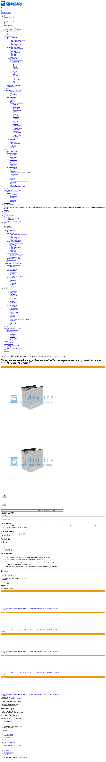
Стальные (15, 83)
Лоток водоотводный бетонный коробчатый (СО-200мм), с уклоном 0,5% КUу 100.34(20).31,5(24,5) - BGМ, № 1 (30, 651)
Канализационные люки (13, 91)
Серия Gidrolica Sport (15, 44)
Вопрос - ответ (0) (8, 550)
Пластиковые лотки (12, 38)
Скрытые (15, 114)
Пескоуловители (17, 128)
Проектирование (8, 217)
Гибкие (12, 175)
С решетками (13, 196)
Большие (15, 111)
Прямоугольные (17, 135)
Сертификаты (10, 219)
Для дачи (12, 155)
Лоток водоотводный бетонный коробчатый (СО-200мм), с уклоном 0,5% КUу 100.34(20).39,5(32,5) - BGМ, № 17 (31, 629)
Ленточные (13, 185)
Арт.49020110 (4, 575)
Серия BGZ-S (13, 54)
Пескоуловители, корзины (14, 85)
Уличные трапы (11, 139)
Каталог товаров (8, 226)
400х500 (15, 65)
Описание (6, 547)
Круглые (15, 108)
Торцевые (15, 104)
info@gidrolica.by (8, 25)
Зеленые (12, 165)
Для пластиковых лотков (16, 60)
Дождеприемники (11, 97)
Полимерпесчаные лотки (13, 47)
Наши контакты (8, 753)
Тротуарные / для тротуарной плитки (20, 172)
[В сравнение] (0, 1)
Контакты (6, 224)
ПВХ (14, 122)
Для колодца (16, 107)
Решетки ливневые (12, 58)
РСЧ (14, 78)
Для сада (12, 179)
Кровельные (16, 126)
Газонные (12, 176)
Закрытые (15, 124)
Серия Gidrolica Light (15, 41)
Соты (11, 161)
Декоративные (17, 125)
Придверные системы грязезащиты (13, 745)
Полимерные (13, 96)
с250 (14, 74)
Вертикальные (17, 132)
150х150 (12, 148)
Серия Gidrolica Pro (15, 43)
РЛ (14, 81)
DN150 (15, 76)
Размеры (15, 112)
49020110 (3, 574)
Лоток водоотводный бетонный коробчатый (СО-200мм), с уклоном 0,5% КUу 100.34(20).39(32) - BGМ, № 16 (30, 673)
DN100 (15, 82)
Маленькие (16, 129)
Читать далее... (23, 527)
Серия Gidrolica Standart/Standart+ (18, 40)
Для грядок (13, 182)
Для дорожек (13, 157)
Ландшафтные (14, 171)
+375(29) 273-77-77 (6, 9)
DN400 (15, 67)
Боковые (15, 131)
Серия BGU (13, 51)
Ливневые (15, 138)
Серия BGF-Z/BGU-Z (15, 53)
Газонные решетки (12, 153)
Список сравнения (9, 752)
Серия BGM (13, 57)
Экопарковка (13, 164)
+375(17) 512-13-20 (6, 13)
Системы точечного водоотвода (12, 743)
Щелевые (15, 118)
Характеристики (8, 549)
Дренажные (13, 142)
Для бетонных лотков (15, 61)
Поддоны (9, 193)
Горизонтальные (17, 133)
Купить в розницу (8, 215)
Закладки (6, 750)
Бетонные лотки (11, 50)
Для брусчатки (14, 174)
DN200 (15, 72)
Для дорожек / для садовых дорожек (19, 181)
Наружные (16, 115)
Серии (14, 105)
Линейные (16, 117)
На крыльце (13, 145)
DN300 (15, 71)
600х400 (12, 197)
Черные (12, 162)
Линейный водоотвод (9, 742)
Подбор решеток (14, 62)
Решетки (12, 100)
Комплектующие (11, 86)
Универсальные (17, 119)
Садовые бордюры (12, 167)
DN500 (15, 69)
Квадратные (16, 136)
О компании (7, 214)
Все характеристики (6, 543)
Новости (6, 222)
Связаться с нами (8, 737)
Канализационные (15, 143)
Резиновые (13, 201)
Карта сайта (7, 754)
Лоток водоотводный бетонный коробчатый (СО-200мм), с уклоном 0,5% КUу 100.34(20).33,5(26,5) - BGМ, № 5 (30, 608)
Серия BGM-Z (14, 55)
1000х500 (12, 198)
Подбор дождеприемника (16, 103)
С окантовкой (13, 200)
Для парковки (13, 154)
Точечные (15, 121)
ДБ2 (14, 64)
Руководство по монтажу (13, 218)
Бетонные (15, 68)
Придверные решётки (12, 191)
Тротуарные (13, 158)
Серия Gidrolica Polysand (16, 48)
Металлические (17, 110)
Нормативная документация (14, 221)
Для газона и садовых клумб (17, 186)
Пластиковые (16, 79)
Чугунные (15, 75)
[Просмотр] (1, 611)
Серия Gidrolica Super (15, 46)
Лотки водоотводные (12, 37)
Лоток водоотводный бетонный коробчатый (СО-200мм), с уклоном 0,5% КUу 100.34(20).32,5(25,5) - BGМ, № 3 (30, 694)
